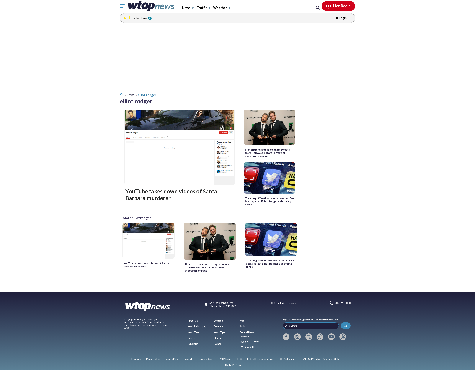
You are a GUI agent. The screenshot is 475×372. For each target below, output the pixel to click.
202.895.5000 (343, 303)
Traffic (202, 8)
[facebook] (286, 336)
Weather (220, 8)
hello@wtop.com (286, 303)
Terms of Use (171, 359)
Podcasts (245, 326)
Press (242, 320)
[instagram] (297, 336)
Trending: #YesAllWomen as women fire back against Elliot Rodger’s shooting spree (269, 201)
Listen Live (139, 18)
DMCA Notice (225, 359)
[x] (308, 336)
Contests (218, 320)
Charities (218, 338)
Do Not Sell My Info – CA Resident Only (320, 359)
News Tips (219, 332)
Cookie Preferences (235, 364)
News (186, 8)
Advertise (193, 343)
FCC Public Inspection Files (260, 359)
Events (217, 343)
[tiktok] (320, 336)
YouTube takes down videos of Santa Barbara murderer (171, 194)
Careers (192, 338)
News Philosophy (197, 326)
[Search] (318, 8)
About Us (193, 320)
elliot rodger (147, 95)
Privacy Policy (153, 359)
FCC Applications (287, 359)
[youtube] (331, 336)
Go (346, 325)
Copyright (188, 359)
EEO (239, 359)
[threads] (342, 336)
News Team (194, 332)
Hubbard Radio (206, 359)
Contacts (218, 326)
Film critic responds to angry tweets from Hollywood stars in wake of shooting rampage (267, 152)
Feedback (136, 359)
